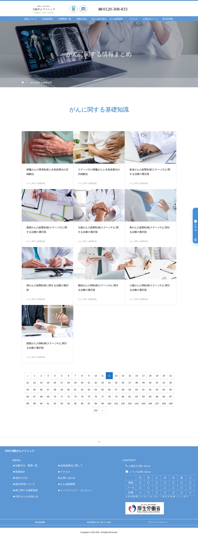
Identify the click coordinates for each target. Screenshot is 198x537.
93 (61, 403)
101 (116, 403)
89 (34, 403)
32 (96, 382)
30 (82, 382)
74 (82, 396)
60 (136, 389)
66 (27, 396)
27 (61, 382)
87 (170, 396)
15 (130, 375)
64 (164, 389)
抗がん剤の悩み (99, 19)
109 (170, 403)
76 (96, 396)
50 (68, 389)
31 (89, 382)
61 (143, 389)
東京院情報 (167, 19)
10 (96, 375)
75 (89, 396)
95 (75, 403)
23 (34, 382)
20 (164, 375)
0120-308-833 (115, 9)
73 (75, 396)
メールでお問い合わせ (140, 472)
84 (150, 396)
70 (55, 396)
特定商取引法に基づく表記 (99, 522)
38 (136, 382)
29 (75, 382)
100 (109, 403)
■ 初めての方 (20, 478)
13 (116, 375)
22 (27, 382)
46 (41, 389)
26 (55, 382)
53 (89, 389)
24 (41, 382)
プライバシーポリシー (158, 522)
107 (157, 403)
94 (68, 403)
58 (123, 389)
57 (116, 389)
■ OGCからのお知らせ (25, 496)
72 (68, 396)
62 (150, 389)
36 (123, 382)
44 (27, 389)
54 (96, 389)
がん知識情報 (116, 19)
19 (157, 375)
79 (116, 396)
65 (170, 389)
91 (48, 403)
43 (170, 382)
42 (164, 382)
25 (48, 382)
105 (143, 403)
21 (170, 375)
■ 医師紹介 (19, 471)
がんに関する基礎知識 (35, 183)
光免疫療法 (47, 19)
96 (82, 403)
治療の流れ (81, 19)
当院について (30, 19)
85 (157, 396)
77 (102, 396)
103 (130, 403)
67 (34, 396)
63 (157, 389)
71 (61, 396)
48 (55, 389)
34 (109, 382)
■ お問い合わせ (66, 478)
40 (150, 382)
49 (61, 389)
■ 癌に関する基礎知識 (25, 490)
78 (109, 396)
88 (27, 403)
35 (116, 382)
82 (136, 396)
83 (143, 396)
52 (82, 389)
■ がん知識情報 (66, 484)
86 (164, 396)
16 (136, 375)
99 (102, 403)
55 (102, 389)
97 (89, 403)
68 (41, 396)
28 (68, 382)
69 (48, 396)
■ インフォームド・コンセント (75, 490)
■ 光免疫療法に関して (70, 465)
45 (34, 389)
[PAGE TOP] (99, 441)
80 (123, 396)
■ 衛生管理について (24, 484)
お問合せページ (150, 19)
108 (164, 403)
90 (41, 403)
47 (48, 389)
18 (150, 375)
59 (130, 389)
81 (130, 396)
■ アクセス (64, 471)
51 (75, 389)
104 (136, 403)
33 (102, 382)
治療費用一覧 (64, 19)
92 (55, 403)
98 (96, 403)
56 (109, 389)
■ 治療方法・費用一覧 (25, 465)
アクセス (133, 19)
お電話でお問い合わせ (140, 466)
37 (130, 382)
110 (95, 410)
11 (102, 375)
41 (157, 382)
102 (123, 403)
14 (123, 375)
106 (150, 403)
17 (143, 375)
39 (143, 382)
